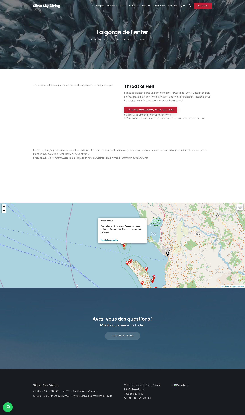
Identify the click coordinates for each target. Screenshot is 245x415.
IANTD (144, 5)
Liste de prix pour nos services (154, 114)
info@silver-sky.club (134, 389)
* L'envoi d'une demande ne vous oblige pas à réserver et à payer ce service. (164, 118)
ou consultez (147, 114)
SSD (46, 5)
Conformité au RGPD (101, 395)
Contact (172, 5)
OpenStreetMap (238, 286)
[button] (167, 254)
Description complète (109, 240)
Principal (99, 5)
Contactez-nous (122, 335)
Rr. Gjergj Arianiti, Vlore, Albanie (143, 385)
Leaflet (226, 286)
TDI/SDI (132, 5)
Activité (111, 5)
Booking (203, 5)
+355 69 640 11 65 (133, 393)
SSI (121, 5)
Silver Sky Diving (58, 395)
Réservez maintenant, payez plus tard (151, 109)
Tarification (159, 5)
